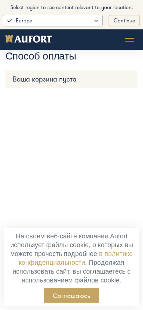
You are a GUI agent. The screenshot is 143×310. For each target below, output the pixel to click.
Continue (124, 20)
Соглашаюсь (71, 295)
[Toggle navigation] (129, 39)
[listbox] (53, 20)
